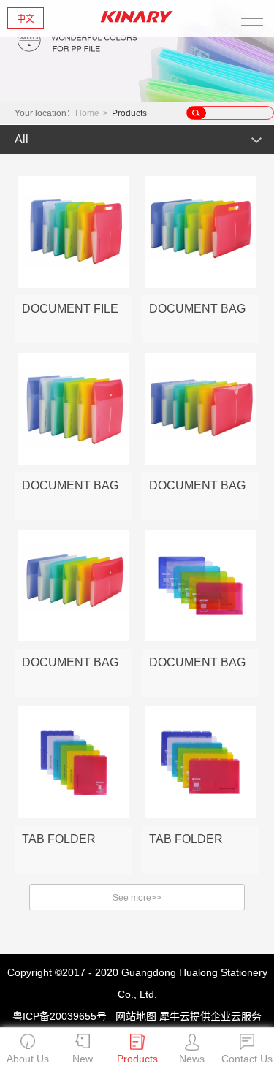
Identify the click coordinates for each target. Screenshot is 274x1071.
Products (129, 113)
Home (87, 113)
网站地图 (133, 1016)
